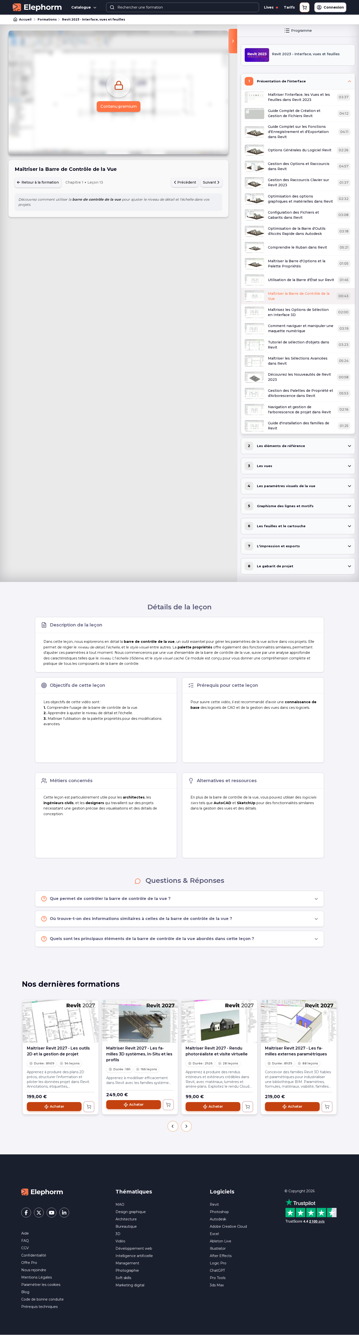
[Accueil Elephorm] (42, 1192)
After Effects (221, 1256)
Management (127, 1263)
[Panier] (304, 7)
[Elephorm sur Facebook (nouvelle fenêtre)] (26, 1212)
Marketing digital (130, 1285)
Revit (214, 1204)
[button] (173, 1126)
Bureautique (126, 1226)
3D (118, 1234)
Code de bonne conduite (42, 1299)
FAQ (25, 1240)
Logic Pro (218, 1263)
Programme (301, 30)
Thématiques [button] (134, 1192)
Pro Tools (217, 1278)
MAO (120, 1204)
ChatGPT (217, 1270)
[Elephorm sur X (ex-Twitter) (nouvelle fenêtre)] (39, 1212)
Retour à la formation (40, 182)
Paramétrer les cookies (40, 1284)
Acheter (57, 1106)
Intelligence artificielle (134, 1256)
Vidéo (120, 1241)
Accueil (25, 19)
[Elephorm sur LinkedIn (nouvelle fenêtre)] (64, 1212)
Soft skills (123, 1278)
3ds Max (217, 1285)
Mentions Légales (36, 1277)
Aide (25, 1233)
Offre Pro (29, 1262)
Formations (47, 19)
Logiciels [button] (222, 1192)
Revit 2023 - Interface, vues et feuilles (93, 19)
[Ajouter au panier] (89, 1106)
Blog (25, 1292)
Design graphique (131, 1212)
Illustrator (218, 1248)
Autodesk (218, 1219)
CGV (25, 1248)
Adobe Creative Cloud (228, 1226)
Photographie (127, 1270)
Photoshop (219, 1212)
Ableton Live (220, 1241)
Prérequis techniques (39, 1306)
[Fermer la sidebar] (233, 41)
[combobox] (182, 7)
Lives (269, 7)
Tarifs (289, 7)
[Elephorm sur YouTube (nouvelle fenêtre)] (51, 1212)
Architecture (126, 1219)
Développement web (134, 1248)
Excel (214, 1234)
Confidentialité (33, 1255)
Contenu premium (118, 106)
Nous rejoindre (33, 1270)
